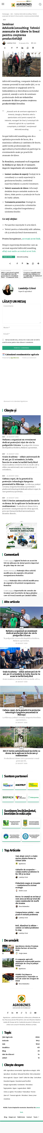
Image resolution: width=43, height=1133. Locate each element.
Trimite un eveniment (29, 357)
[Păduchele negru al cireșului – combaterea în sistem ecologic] (8, 886)
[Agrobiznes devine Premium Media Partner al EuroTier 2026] (8, 949)
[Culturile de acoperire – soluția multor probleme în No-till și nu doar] (8, 873)
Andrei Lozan (23, 891)
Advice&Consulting (22, 257)
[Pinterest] (17, 48)
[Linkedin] (22, 48)
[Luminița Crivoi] (4, 43)
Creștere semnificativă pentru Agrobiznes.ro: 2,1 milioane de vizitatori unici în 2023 (33, 275)
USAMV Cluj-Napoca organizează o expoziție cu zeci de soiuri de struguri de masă (27, 977)
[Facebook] (12, 48)
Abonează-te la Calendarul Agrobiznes (16, 401)
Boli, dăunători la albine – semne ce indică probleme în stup (27, 928)
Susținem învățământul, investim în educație (20, 812)
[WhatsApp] (27, 48)
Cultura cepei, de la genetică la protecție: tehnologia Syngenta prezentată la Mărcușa (17, 481)
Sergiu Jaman (23, 953)
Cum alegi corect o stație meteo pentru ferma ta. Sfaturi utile (26, 858)
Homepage (5, 14)
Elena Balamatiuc (24, 906)
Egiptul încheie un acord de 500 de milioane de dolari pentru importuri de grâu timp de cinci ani (21, 563)
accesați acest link (31, 239)
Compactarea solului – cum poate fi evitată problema (27, 913)
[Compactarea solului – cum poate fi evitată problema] (8, 915)
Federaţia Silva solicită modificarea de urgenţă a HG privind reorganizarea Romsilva (20, 573)
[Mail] (17, 1013)
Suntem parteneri (16, 776)
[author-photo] (16, 863)
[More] (33, 48)
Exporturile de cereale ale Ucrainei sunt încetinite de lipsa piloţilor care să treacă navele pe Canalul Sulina (20, 593)
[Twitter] (26, 1013)
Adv (12, 14)
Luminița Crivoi (11, 43)
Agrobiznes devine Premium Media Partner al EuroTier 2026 (26, 948)
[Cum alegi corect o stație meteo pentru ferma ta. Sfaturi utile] (8, 859)
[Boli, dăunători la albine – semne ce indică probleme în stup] (8, 928)
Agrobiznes (22, 864)
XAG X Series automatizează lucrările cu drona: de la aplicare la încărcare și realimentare (21, 503)
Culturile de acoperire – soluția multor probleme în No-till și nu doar (27, 872)
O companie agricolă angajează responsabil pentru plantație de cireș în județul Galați (27, 962)
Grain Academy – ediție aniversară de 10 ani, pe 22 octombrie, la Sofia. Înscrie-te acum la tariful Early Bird (21, 459)
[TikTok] (21, 1013)
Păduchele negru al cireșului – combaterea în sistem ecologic (27, 885)
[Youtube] (35, 1013)
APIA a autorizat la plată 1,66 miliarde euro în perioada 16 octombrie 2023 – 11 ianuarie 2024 (10, 275)
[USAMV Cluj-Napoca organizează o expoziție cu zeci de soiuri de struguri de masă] (8, 977)
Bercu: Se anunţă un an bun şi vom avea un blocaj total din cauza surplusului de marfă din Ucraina (28, 900)
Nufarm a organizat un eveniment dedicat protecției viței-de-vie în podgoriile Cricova (19, 442)
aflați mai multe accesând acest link (19, 251)
